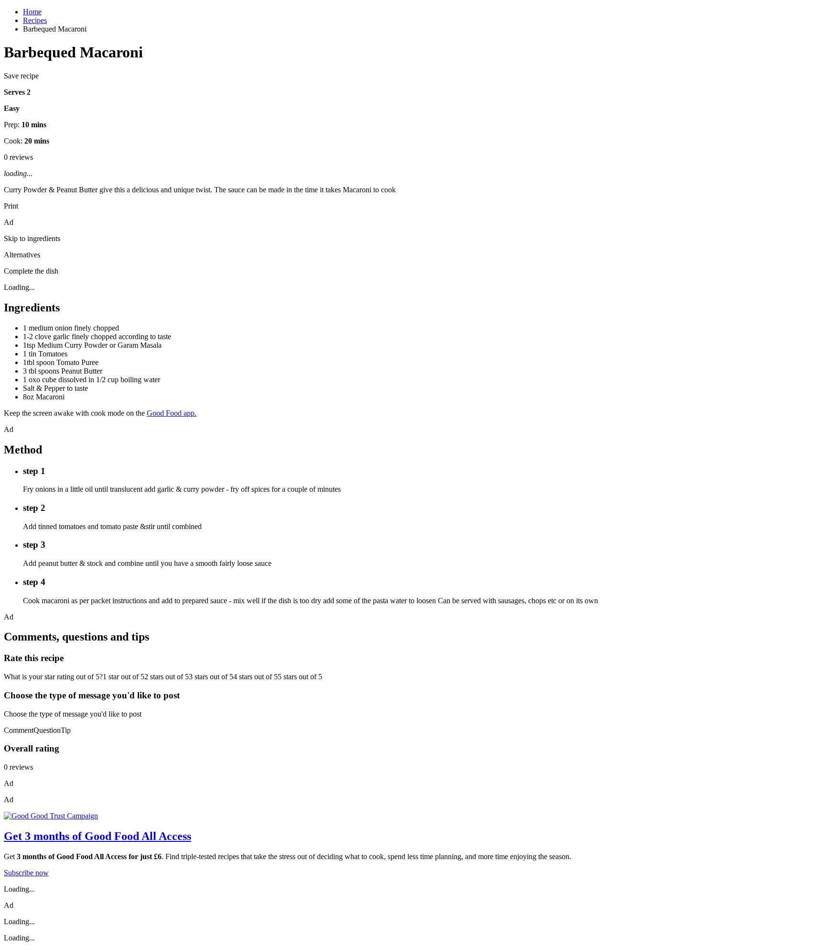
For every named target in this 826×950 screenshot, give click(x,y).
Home (32, 12)
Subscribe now (26, 873)
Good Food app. (171, 413)
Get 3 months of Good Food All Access (97, 836)
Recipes (35, 20)
